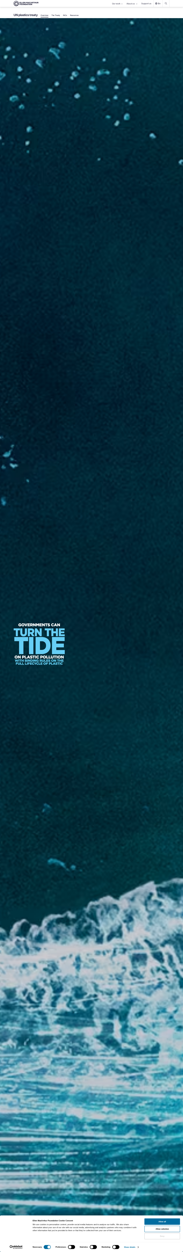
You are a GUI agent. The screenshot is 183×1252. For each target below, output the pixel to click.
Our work (116, 3)
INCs (65, 15)
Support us (146, 3)
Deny (162, 1236)
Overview (44, 15)
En (159, 3)
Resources (74, 15)
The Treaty (55, 15)
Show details (129, 1247)
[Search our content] (165, 3)
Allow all (162, 1222)
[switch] (71, 1247)
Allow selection (162, 1229)
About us (130, 3)
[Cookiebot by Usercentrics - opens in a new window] (16, 1247)
